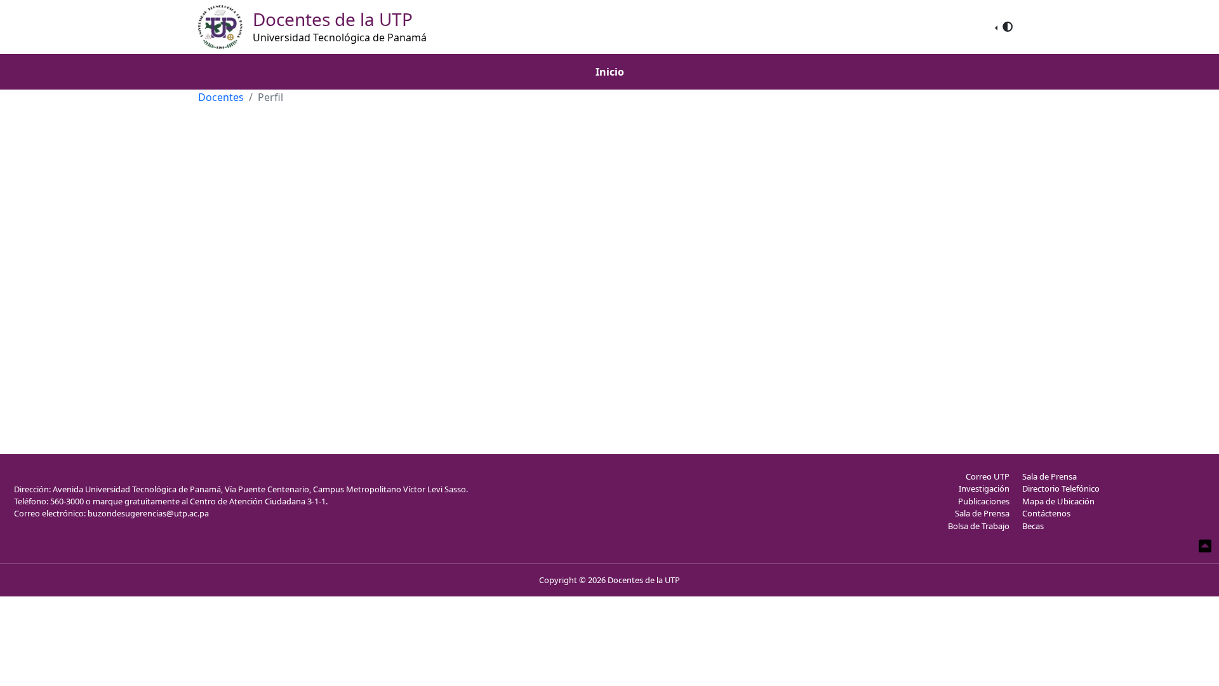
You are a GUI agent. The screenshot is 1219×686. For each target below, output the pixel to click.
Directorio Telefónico (1061, 488)
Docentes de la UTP (644, 580)
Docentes (221, 97)
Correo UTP (987, 476)
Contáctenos (1046, 513)
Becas (1033, 526)
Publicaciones (983, 501)
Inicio (610, 72)
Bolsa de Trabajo (978, 526)
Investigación (984, 488)
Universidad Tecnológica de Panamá (340, 37)
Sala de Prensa (982, 513)
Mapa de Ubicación (1058, 501)
